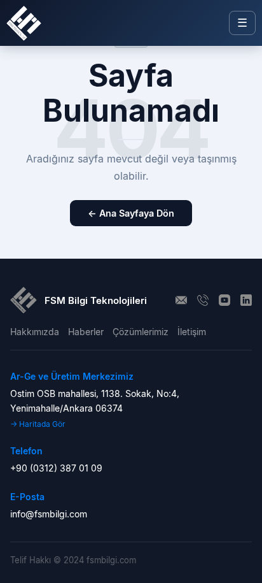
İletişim (191, 331)
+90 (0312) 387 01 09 (56, 468)
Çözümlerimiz (141, 331)
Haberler (86, 331)
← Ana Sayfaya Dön (131, 213)
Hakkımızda (34, 331)
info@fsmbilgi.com (48, 513)
